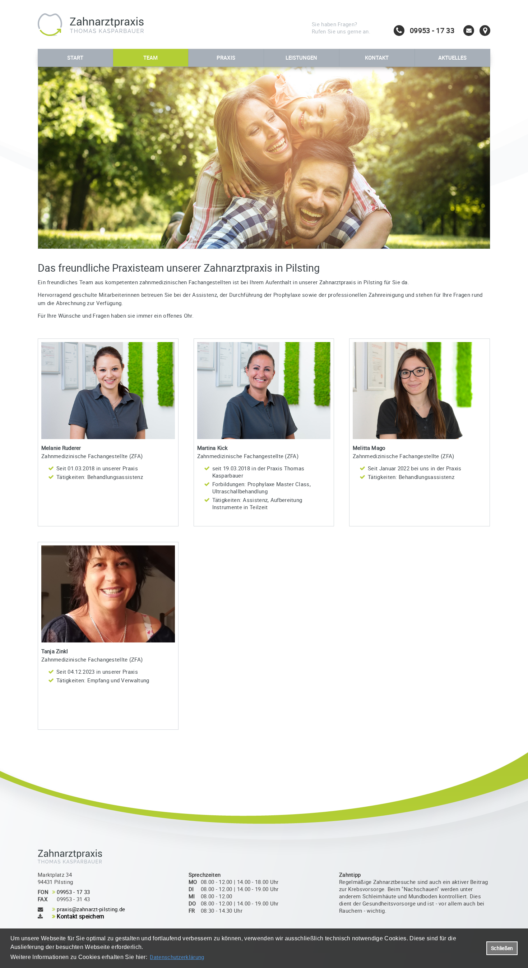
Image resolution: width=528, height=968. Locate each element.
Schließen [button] (502, 948)
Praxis (226, 57)
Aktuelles (452, 57)
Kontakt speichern (80, 916)
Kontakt (377, 57)
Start (75, 57)
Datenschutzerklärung (177, 956)
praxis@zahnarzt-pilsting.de (91, 909)
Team (150, 57)
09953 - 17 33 (73, 891)
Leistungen (301, 57)
